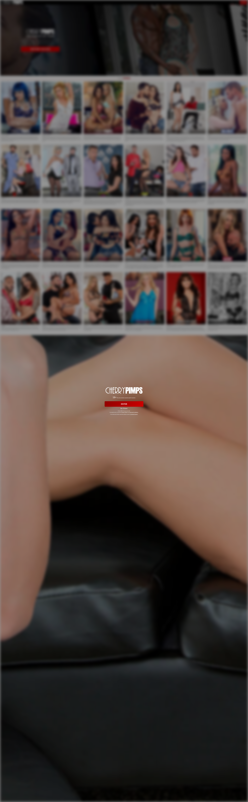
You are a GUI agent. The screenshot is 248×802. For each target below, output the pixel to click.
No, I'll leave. (124, 408)
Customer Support (134, 414)
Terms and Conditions (133, 412)
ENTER (124, 404)
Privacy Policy (124, 412)
